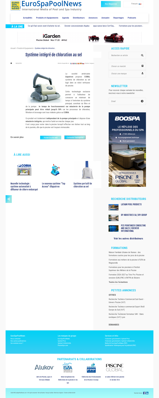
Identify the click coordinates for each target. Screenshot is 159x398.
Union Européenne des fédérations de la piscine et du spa (68, 380)
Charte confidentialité (69, 392)
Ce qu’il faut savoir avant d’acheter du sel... (44, 26)
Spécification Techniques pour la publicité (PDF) (120, 345)
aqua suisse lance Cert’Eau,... (104, 26)
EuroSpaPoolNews (64, 339)
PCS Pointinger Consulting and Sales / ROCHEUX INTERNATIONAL (133, 228)
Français (134, 3)
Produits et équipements (47, 17)
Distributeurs (79, 17)
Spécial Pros (62, 341)
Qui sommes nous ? (17, 343)
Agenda (65, 17)
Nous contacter (15, 339)
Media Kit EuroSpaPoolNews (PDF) (116, 343)
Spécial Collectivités (64, 343)
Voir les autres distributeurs (128, 238)
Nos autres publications (18, 341)
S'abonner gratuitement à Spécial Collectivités (120, 341)
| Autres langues (89, 63)
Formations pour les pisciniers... (131, 26)
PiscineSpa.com (63, 345)
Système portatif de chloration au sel (83, 185)
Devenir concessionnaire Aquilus (76, 26)
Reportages (118, 17)
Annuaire (105, 17)
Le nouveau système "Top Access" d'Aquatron (53, 185)
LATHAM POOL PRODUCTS (131, 204)
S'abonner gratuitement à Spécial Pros (117, 339)
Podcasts (132, 17)
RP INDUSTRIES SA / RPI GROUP (134, 215)
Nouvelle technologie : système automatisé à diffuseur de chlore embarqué (24, 186)
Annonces (93, 17)
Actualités (27, 17)
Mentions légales (58, 392)
